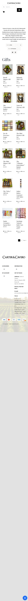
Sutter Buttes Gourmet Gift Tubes (20, 194)
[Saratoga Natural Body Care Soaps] (20, 213)
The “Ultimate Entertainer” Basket (21, 164)
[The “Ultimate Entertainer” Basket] (20, 153)
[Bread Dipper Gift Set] (7, 69)
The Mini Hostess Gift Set (20, 135)
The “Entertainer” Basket (7, 107)
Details (10, 85)
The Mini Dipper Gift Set (7, 163)
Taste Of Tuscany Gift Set (21, 107)
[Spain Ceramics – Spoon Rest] (7, 213)
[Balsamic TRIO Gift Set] (20, 69)
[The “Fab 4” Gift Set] (7, 183)
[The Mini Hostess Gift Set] (20, 125)
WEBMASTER (22, 323)
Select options (5, 86)
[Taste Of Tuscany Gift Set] (20, 97)
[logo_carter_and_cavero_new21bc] (14, 1)
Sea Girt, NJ (15, 28)
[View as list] (15, 52)
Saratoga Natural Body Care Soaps (20, 224)
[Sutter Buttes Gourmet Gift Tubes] (20, 183)
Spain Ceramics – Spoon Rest (7, 223)
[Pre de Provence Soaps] (7, 125)
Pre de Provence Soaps (6, 135)
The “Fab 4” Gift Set (7, 192)
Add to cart (19, 86)
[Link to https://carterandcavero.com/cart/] (3, 11)
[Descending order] (20, 45)
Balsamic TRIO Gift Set (20, 79)
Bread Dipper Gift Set (7, 79)
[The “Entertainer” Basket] (7, 97)
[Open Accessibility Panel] (25, 598)
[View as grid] (12, 52)
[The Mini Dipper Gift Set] (7, 153)
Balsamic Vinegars (10, 37)
